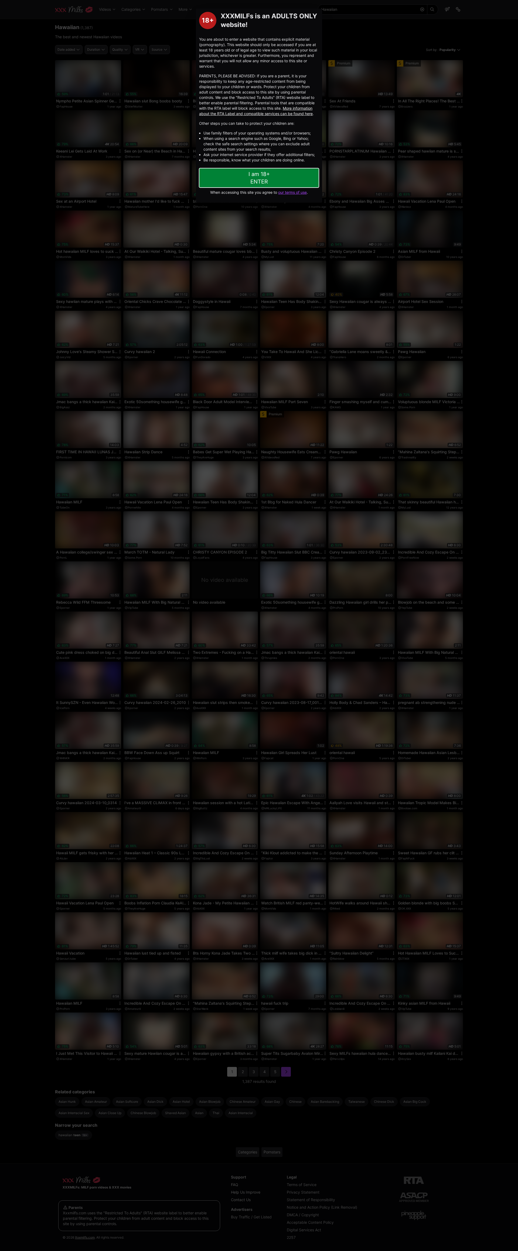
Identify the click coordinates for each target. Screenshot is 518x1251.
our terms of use (292, 192)
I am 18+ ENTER (259, 178)
